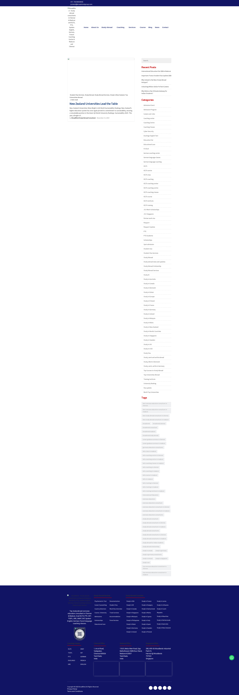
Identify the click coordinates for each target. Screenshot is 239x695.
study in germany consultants (152, 554)
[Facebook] (155, 3)
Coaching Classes (149, 127)
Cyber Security (149, 131)
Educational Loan (149, 144)
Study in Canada (149, 284)
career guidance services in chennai (154, 439)
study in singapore (161, 558)
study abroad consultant (150, 519)
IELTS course (148, 197)
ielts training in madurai (150, 487)
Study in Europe (149, 297)
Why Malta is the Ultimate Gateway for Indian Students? (154, 92)
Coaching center (149, 118)
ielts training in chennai (150, 483)
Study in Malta (148, 323)
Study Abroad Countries (134, 595)
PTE (145, 231)
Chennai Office (99, 643)
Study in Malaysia (149, 318)
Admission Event (149, 105)
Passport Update (149, 227)
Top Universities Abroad (152, 375)
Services (132, 27)
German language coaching (153, 162)
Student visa (148, 249)
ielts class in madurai (149, 451)
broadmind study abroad (150, 435)
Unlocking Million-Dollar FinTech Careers (155, 87)
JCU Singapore (149, 214)
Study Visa (147, 353)
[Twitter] (159, 3)
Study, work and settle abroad (154, 357)
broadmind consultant (150, 427)
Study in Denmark (150, 288)
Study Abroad (106, 27)
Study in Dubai (149, 292)
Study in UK (148, 344)
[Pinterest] (162, 3)
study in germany (161, 550)
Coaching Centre (149, 123)
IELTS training (148, 205)
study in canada (147, 550)
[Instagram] (169, 3)
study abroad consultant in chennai (154, 523)
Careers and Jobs (149, 114)
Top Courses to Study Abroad (153, 370)
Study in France (149, 305)
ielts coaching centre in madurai (153, 459)
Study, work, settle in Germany (154, 366)
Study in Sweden (149, 340)
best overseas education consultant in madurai (155, 410)
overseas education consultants (153, 515)
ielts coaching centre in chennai (153, 455)
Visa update (148, 388)
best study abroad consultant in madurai (156, 420)
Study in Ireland (149, 314)
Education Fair (148, 140)
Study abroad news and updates (154, 262)
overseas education (149, 499)
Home (86, 27)
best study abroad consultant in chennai (155, 415)
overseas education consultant (152, 503)
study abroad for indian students (153, 543)
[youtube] (165, 3)
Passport (146, 223)
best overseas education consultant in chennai (155, 404)
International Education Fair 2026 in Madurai (156, 71)
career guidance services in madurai (154, 443)
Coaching (120, 27)
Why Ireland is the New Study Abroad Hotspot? (153, 81)
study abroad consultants (151, 531)
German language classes (152, 157)
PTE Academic (148, 236)
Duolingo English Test (151, 136)
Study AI (146, 275)
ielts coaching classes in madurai (153, 463)
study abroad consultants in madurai (154, 539)
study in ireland (147, 558)
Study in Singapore (150, 336)
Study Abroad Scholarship (152, 266)
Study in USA (148, 349)
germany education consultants (153, 447)
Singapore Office (152, 643)
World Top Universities (151, 392)
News (157, 27)
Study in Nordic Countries (152, 331)
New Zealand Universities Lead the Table (94, 104)
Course (143, 27)
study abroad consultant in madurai (154, 527)
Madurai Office (125, 643)
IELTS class (147, 175)
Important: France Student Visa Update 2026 (156, 76)
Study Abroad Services (102, 95)
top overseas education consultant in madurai (154, 573)
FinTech (146, 149)
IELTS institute (148, 201)
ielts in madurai (148, 479)
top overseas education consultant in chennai (154, 567)
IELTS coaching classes (151, 192)
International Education (150, 495)
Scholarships (148, 240)
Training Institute (149, 379)
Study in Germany (150, 310)
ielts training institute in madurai (153, 491)
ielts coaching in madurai (151, 471)
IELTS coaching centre (151, 188)
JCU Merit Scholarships (151, 210)
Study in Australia (150, 279)
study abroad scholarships (151, 546)
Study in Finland (149, 301)
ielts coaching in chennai (151, 467)
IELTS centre (148, 170)
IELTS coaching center (151, 183)
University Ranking (150, 383)
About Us (95, 27)
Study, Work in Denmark (152, 362)
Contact (165, 27)
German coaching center (152, 153)
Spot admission (149, 244)
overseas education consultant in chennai (156, 507)
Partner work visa (149, 218)
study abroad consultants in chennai (154, 535)
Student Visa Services (77, 95)
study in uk (146, 562)
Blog (150, 27)
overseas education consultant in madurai (156, 511)
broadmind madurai (149, 431)
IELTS (145, 166)
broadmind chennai (159, 423)
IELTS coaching (148, 179)
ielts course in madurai (150, 475)
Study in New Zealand (117, 95)
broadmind (146, 423)
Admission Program (150, 110)
